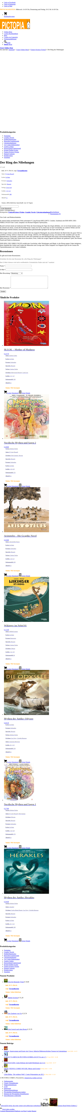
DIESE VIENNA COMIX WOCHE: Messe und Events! (22, 1068)
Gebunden (9, 180)
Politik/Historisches (10, 139)
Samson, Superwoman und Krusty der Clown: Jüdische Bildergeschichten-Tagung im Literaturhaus (35, 1051)
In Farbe (8, 177)
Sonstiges (7, 157)
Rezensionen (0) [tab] (55, 214)
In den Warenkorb (6, 208)
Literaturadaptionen (10, 143)
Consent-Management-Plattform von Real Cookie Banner (18, 1111)
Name (2, 266)
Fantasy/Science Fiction (11, 152)
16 (7, 191)
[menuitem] (43, 32)
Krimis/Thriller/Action (11, 150)
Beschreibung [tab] (54, 212)
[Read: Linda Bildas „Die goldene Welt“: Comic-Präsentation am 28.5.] (6, 1072)
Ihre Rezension (5, 288)
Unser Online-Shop (6, 48)
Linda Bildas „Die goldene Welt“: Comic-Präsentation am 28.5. (24, 1074)
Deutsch (9, 184)
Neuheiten (7, 136)
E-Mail (3, 269)
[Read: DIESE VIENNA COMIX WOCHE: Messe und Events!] (6, 1067)
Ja (6, 198)
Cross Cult (9, 187)
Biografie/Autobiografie (11, 141)
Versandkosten (22, 170)
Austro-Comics (9, 146)
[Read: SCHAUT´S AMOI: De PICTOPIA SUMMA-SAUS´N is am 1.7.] (6, 1055)
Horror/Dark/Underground (12, 148)
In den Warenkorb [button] (13, 393)
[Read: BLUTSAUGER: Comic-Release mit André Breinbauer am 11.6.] (6, 1061)
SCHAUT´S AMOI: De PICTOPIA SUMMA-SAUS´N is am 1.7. (25, 1057)
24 (9, 191)
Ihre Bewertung (5, 273)
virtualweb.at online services (33, 1078)
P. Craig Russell (10, 174)
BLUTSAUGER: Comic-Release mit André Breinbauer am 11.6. (24, 1063)
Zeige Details (25, 393)
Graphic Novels (9, 137)
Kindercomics (8, 155)
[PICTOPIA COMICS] (15, 28)
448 (10, 194)
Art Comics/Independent (12, 145)
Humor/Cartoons (9, 154)
